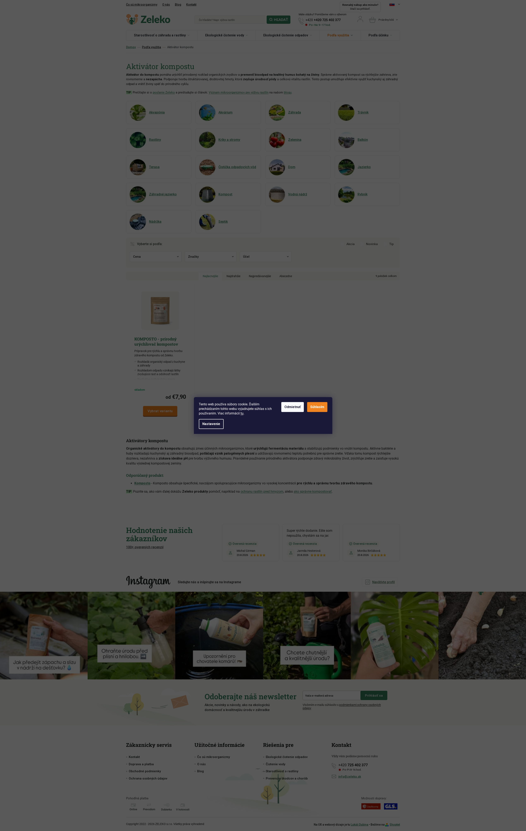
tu (242, 413)
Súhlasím (317, 407)
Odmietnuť (292, 407)
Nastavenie (211, 424)
